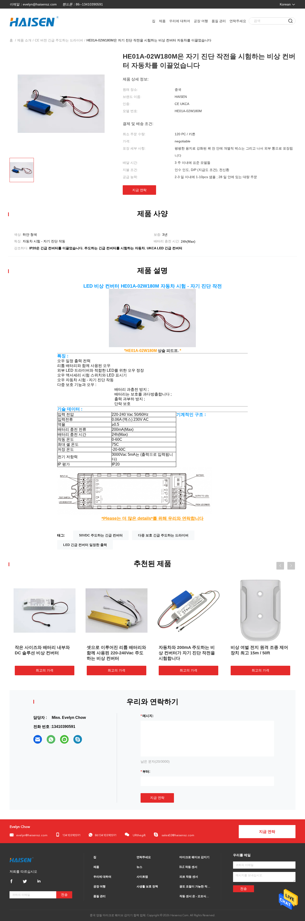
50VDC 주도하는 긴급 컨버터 (101, 535)
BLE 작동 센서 (188, 867)
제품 (162, 21)
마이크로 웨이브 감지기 (194, 857)
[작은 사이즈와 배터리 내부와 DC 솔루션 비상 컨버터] (83, 610)
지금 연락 (139, 190)
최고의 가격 (83, 670)
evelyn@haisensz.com (40, 4)
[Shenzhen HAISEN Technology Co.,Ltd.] (22, 859)
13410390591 (71, 835)
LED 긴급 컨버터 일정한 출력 (85, 545)
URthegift (139, 835)
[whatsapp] (51, 739)
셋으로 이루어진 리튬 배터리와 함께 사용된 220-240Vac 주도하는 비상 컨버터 (155, 653)
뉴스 (139, 867)
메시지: (148, 716)
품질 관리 (219, 21)
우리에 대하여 (179, 21)
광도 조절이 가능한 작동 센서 (195, 886)
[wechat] (64, 739)
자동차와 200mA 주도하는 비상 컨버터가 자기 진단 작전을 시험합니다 (225, 653)
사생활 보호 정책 (147, 886)
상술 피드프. (169, 351)
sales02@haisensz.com (177, 835)
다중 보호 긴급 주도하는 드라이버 (163, 535)
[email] (37, 739)
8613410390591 (106, 835)
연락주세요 (237, 21)
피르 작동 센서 (188, 877)
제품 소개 (24, 40)
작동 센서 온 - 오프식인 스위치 (195, 896)
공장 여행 (201, 21)
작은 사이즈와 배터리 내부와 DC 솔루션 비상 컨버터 (80, 650)
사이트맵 (142, 877)
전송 (64, 894)
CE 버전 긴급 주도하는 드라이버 (59, 40)
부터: (146, 771)
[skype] (77, 739)
